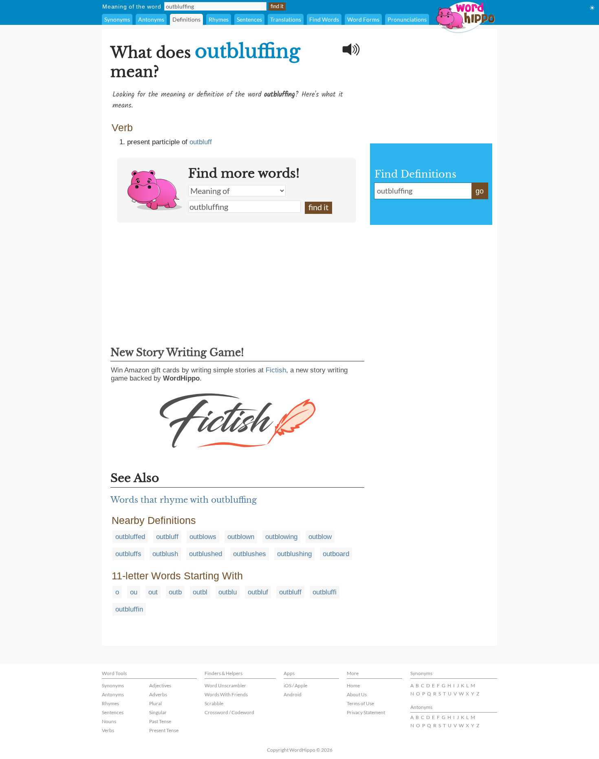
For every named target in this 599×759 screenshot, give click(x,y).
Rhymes (219, 19)
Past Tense (160, 721)
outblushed (205, 554)
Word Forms (363, 19)
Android (293, 694)
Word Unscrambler (225, 685)
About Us (357, 694)
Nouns (109, 721)
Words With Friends (226, 694)
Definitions (186, 19)
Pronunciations (407, 19)
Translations (285, 19)
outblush (165, 554)
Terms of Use (360, 703)
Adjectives (160, 685)
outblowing (281, 537)
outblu (227, 592)
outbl (200, 592)
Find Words (324, 19)
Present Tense (163, 730)
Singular (158, 712)
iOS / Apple (295, 685)
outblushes (249, 554)
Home (353, 685)
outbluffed (130, 537)
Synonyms (117, 19)
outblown (240, 537)
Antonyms (151, 19)
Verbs (108, 730)
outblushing (294, 554)
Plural (155, 703)
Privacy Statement (366, 712)
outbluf (258, 592)
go (480, 191)
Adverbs (158, 694)
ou (133, 592)
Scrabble (214, 703)
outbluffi (325, 592)
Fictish (276, 370)
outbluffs (128, 554)
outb (175, 592)
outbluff (200, 142)
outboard (336, 554)
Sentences (249, 19)
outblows (202, 537)
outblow (320, 537)
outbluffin (129, 609)
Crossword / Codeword (229, 712)
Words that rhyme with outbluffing (183, 500)
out (153, 592)
